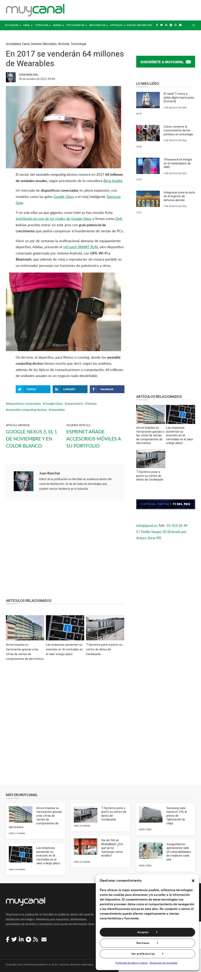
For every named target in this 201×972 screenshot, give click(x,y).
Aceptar (143, 932)
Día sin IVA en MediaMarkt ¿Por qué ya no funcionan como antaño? (112, 847)
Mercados (50, 44)
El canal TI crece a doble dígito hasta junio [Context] (179, 97)
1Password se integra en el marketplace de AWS (178, 163)
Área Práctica (97, 25)
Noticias (63, 44)
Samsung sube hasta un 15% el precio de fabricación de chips (176, 815)
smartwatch (75, 403)
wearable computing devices (27, 409)
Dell (118, 219)
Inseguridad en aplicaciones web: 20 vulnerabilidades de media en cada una (178, 851)
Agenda (57, 25)
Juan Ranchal (49, 473)
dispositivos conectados (24, 403)
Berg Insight (112, 181)
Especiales (116, 25)
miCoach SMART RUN (80, 247)
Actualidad (11, 25)
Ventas (92, 403)
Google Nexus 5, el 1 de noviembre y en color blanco (31, 439)
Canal (26, 25)
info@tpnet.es (147, 526)
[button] (193, 881)
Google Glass (64, 197)
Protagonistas (75, 25)
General (36, 44)
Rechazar (143, 943)
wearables (58, 409)
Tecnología (41, 25)
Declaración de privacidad (163, 963)
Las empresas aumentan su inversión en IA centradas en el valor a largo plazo (48, 855)
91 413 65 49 (177, 526)
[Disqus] (65, 725)
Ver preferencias (143, 954)
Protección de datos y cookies (132, 963)
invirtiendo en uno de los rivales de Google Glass (53, 219)
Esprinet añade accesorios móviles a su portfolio (93, 439)
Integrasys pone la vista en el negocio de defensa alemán (179, 196)
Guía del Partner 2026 (139, 25)
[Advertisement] (65, 550)
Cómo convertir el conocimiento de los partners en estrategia (178, 130)
